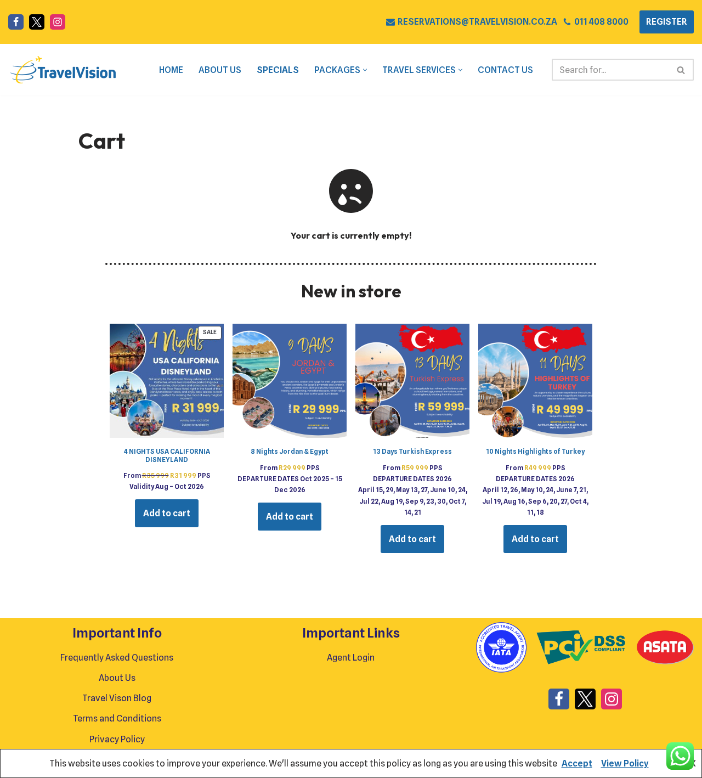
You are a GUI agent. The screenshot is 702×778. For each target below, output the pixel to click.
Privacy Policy (117, 739)
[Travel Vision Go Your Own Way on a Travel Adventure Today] (63, 70)
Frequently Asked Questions (116, 657)
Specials (278, 70)
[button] (365, 70)
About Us (220, 70)
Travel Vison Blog (116, 698)
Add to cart (166, 513)
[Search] (681, 70)
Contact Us (505, 70)
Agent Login (351, 657)
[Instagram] (57, 22)
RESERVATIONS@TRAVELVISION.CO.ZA (477, 21)
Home (171, 70)
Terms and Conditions (117, 718)
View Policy (625, 763)
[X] (36, 22)
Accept (577, 763)
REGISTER (666, 21)
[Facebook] (16, 22)
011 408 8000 (601, 21)
